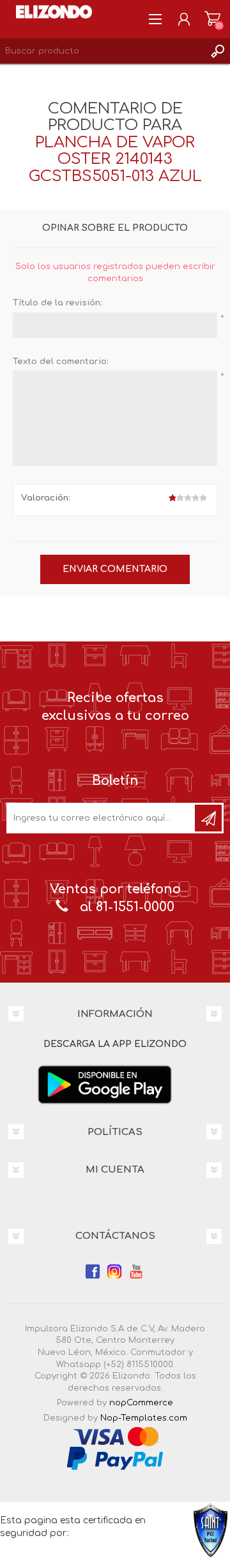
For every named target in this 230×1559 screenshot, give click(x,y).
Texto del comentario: (61, 361)
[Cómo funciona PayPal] (115, 1458)
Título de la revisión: (57, 302)
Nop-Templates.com (143, 1418)
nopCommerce (141, 1402)
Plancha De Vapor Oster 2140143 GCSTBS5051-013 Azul (115, 159)
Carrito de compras (212, 19)
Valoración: (45, 498)
